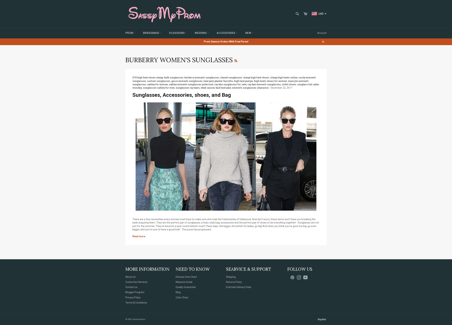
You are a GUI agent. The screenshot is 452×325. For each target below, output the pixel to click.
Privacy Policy (133, 297)
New (248, 33)
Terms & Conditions (136, 302)
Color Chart (182, 297)
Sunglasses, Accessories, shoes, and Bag (181, 95)
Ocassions (177, 33)
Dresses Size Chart (186, 276)
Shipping (231, 276)
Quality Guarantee (186, 287)
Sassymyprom (139, 319)
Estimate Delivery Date (238, 287)
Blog (178, 292)
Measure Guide (184, 282)
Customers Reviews (136, 282)
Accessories (226, 33)
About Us (130, 276)
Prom (129, 33)
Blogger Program (134, 292)
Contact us (131, 287)
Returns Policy (234, 282)
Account (322, 33)
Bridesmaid (151, 33)
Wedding (201, 33)
